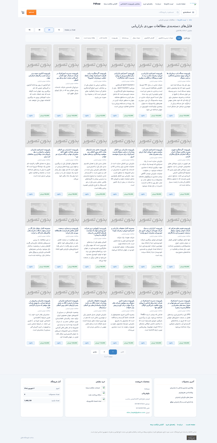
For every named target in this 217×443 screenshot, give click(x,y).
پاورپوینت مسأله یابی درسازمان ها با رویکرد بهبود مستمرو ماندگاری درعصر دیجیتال (178, 76)
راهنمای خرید (147, 4)
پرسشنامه (125, 38)
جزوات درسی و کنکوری (166, 38)
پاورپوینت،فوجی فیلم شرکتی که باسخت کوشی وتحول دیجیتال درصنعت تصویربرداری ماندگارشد (179, 230)
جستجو (31, 12)
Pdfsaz (96, 4)
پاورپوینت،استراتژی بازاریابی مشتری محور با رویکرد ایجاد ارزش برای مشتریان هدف (150, 152)
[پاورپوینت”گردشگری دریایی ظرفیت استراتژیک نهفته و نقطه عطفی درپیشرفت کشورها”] (94, 57)
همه (179, 38)
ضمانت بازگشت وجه (93, 388)
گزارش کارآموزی (149, 38)
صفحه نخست (180, 4)
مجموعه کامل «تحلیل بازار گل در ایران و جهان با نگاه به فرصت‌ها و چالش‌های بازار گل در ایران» (39, 230)
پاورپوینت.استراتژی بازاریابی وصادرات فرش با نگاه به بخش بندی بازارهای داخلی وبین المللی (67, 303)
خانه (190, 20)
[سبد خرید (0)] (23, 12)
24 (49, 30)
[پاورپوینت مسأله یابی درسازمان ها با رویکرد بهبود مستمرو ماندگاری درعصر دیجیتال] (178, 57)
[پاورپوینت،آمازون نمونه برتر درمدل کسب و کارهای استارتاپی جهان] (38, 57)
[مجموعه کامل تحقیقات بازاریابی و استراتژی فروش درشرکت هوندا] (122, 212)
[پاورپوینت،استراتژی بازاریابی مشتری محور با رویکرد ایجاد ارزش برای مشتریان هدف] (150, 134)
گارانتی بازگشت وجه (110, 4)
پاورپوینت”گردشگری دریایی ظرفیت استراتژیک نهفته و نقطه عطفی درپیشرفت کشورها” (95, 76)
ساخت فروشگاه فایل (27, 438)
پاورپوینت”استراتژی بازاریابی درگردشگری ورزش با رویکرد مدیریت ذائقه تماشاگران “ (124, 76)
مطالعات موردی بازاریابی (184, 81)
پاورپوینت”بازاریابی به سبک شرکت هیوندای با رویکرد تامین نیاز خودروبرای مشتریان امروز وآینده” (150, 230)
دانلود (171, 116)
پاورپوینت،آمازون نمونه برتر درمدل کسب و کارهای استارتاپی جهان (39, 76)
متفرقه (77, 38)
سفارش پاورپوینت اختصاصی (130, 4)
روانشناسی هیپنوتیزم (186, 392)
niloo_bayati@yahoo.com (136, 412)
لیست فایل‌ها (168, 4)
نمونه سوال (136, 38)
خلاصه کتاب (103, 38)
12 (59, 30)
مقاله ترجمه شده (89, 38)
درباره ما (158, 4)
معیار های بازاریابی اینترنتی (184, 397)
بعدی (95, 352)
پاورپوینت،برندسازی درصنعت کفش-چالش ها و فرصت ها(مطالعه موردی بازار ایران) (66, 230)
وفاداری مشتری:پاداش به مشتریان (181, 388)
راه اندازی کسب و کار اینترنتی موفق (181, 402)
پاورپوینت (115, 38)
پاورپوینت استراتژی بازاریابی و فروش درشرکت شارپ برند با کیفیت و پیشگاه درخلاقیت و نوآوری (150, 76)
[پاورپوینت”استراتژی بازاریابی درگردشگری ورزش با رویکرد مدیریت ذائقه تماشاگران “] (122, 57)
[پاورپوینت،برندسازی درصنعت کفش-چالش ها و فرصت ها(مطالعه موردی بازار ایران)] (66, 212)
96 (29, 30)
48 (39, 30)
